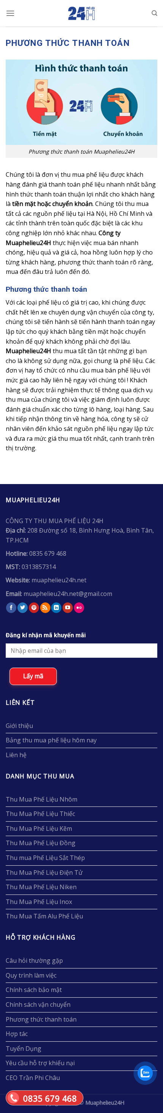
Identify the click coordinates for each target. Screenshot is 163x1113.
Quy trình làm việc (31, 975)
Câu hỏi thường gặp (34, 960)
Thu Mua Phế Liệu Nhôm (41, 799)
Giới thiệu (19, 726)
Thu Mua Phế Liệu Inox (39, 902)
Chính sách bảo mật (34, 990)
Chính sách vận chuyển (38, 1004)
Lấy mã (33, 676)
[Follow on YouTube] (68, 607)
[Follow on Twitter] (22, 607)
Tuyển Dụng (23, 1048)
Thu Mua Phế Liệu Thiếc (40, 814)
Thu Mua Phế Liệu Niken (41, 887)
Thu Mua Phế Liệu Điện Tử (44, 872)
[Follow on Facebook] (11, 607)
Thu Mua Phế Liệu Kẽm (39, 828)
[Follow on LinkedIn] (56, 607)
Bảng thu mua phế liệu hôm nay (51, 740)
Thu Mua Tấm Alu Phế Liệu (44, 916)
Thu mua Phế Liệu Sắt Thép (45, 858)
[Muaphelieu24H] (82, 13)
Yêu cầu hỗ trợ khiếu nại (40, 1063)
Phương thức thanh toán (41, 1019)
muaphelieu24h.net (58, 580)
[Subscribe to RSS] (45, 607)
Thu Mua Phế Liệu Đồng (40, 843)
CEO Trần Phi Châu (33, 1078)
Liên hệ (16, 755)
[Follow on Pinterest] (34, 607)
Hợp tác (17, 1034)
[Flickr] (79, 607)
